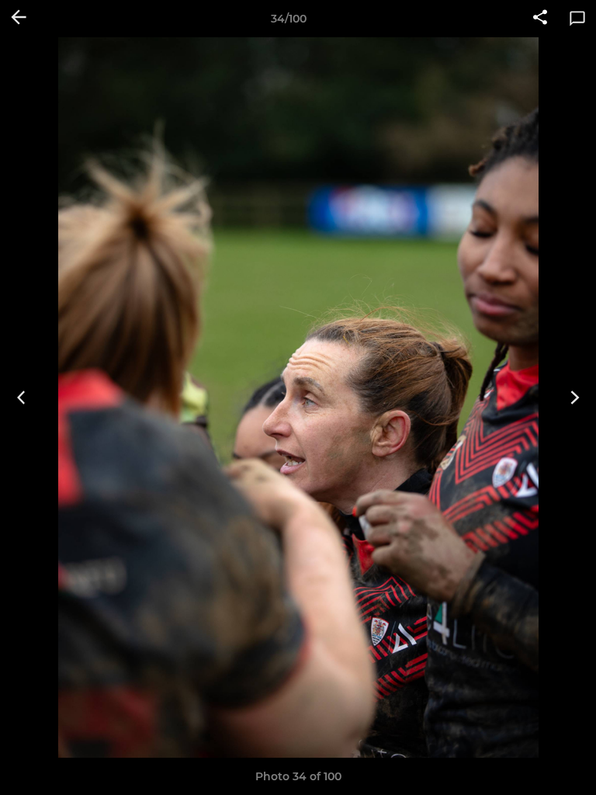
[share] (540, 19)
